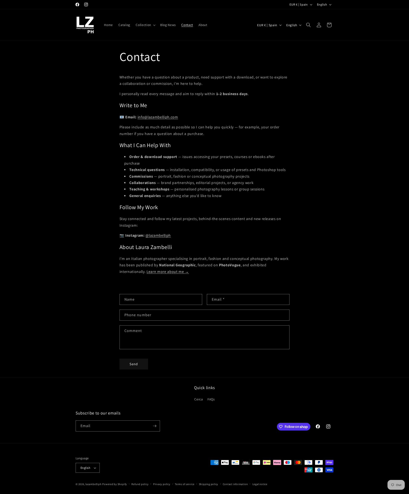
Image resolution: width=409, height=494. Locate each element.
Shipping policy (208, 484)
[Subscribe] (155, 426)
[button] (145, 25)
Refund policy (139, 484)
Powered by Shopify (114, 484)
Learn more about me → (168, 271)
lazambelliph (93, 484)
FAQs (211, 399)
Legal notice (259, 484)
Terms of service (184, 484)
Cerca (198, 399)
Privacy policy (161, 484)
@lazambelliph (158, 235)
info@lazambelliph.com (158, 116)
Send (134, 364)
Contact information (235, 484)
